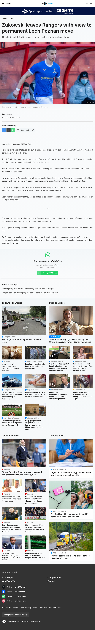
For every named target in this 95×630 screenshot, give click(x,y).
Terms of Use (18, 608)
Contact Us (43, 608)
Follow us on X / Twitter (16, 587)
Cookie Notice (54, 608)
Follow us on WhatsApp (16, 596)
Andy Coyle (7, 114)
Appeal (51, 581)
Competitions (54, 577)
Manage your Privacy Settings (16, 615)
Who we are (6, 608)
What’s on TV (8, 581)
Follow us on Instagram (16, 601)
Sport (13, 18)
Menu (8, 3)
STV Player (7, 577)
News (4, 18)
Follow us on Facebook (16, 592)
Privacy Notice (31, 608)
